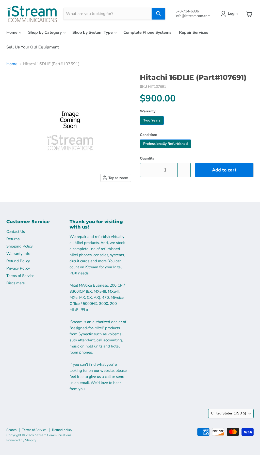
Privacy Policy (18, 268)
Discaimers (15, 283)
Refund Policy (18, 261)
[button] (230, 14)
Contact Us (15, 231)
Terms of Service (20, 275)
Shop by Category (45, 32)
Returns (13, 238)
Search (11, 430)
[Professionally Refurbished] (166, 149)
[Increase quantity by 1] (184, 170)
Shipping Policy (19, 246)
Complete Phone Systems (147, 32)
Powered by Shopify (21, 440)
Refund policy (62, 430)
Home (12, 32)
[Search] (158, 14)
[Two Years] (152, 126)
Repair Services (193, 32)
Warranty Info (18, 253)
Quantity (147, 158)
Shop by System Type (93, 32)
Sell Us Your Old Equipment (32, 47)
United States (228, 413)
